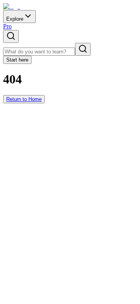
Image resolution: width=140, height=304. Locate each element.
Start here (17, 60)
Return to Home (24, 99)
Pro (7, 26)
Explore (14, 19)
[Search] (83, 49)
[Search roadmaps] (11, 36)
